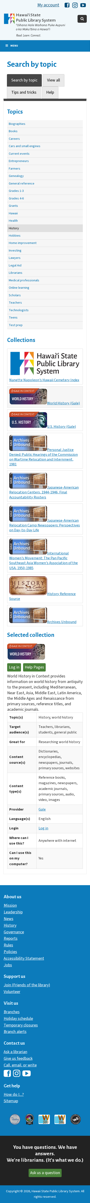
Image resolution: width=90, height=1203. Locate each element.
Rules (8, 945)
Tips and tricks (23, 92)
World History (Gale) (63, 403)
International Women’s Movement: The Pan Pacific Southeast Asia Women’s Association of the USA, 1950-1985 (43, 560)
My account (48, 5)
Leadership (13, 912)
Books (13, 131)
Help (50, 92)
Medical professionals (24, 280)
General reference (21, 183)
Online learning (19, 287)
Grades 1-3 (16, 190)
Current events (19, 153)
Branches (12, 1012)
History (14, 228)
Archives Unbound (61, 621)
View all (53, 80)
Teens (13, 317)
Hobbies (15, 235)
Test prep (16, 325)
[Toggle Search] (82, 19)
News (8, 919)
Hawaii (13, 213)
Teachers (15, 302)
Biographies (17, 123)
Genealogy (16, 175)
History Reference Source (42, 596)
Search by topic (24, 80)
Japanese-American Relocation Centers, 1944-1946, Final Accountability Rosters (44, 492)
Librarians (15, 272)
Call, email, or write (20, 1065)
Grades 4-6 (16, 198)
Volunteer (12, 992)
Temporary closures (21, 1025)
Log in (14, 667)
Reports (11, 938)
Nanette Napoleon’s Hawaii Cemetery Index (44, 380)
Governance (14, 932)
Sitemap (11, 1101)
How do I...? (14, 1094)
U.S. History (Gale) (61, 426)
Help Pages (34, 667)
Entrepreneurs (19, 161)
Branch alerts (15, 1032)
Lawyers (15, 257)
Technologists (19, 310)
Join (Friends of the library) (27, 985)
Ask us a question (45, 1173)
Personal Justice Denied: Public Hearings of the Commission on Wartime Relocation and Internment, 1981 (43, 457)
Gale (42, 809)
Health (13, 220)
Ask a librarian (15, 1052)
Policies (10, 952)
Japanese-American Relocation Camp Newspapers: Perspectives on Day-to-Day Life (44, 525)
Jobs (8, 965)
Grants (13, 205)
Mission (10, 905)
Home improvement (22, 243)
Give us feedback (18, 1058)
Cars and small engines (24, 146)
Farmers (14, 168)
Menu (14, 46)
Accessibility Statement (24, 958)
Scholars (15, 295)
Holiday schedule (18, 1018)
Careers (14, 138)
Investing (15, 250)
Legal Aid (15, 265)
